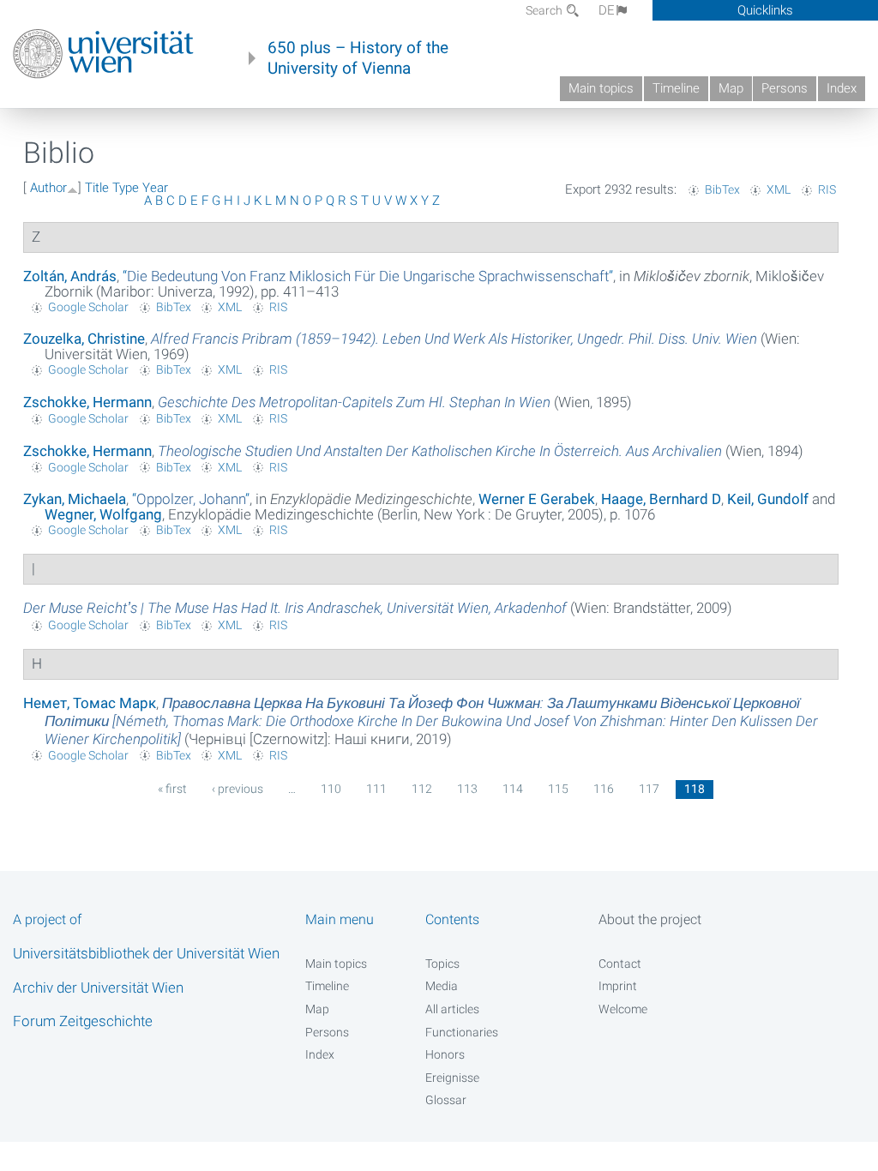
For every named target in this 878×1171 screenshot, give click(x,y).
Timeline (676, 88)
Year (155, 187)
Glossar (445, 1100)
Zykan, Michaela (74, 498)
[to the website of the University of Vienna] (103, 54)
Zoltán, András (70, 276)
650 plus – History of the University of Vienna (358, 58)
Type (125, 187)
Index (842, 88)
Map (731, 88)
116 (603, 789)
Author (48, 187)
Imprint (617, 986)
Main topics (601, 88)
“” (368, 276)
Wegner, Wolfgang (103, 514)
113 (467, 789)
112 (422, 789)
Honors (445, 1054)
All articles (452, 1009)
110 (331, 789)
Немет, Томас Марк (89, 703)
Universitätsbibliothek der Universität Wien (146, 953)
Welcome (622, 1009)
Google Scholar (88, 307)
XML (779, 189)
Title (97, 187)
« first (172, 789)
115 (558, 789)
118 (694, 789)
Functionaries (461, 1032)
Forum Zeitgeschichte (83, 1021)
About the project (649, 919)
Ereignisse (452, 1077)
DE (606, 10)
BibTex (722, 189)
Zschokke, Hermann (87, 402)
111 (376, 789)
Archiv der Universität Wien (98, 987)
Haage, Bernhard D (661, 498)
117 (649, 789)
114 (512, 789)
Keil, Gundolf (768, 498)
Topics (442, 963)
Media (441, 986)
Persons (784, 88)
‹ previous (237, 789)
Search (545, 10)
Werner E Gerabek (536, 498)
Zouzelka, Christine (84, 338)
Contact (619, 963)
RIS (827, 189)
